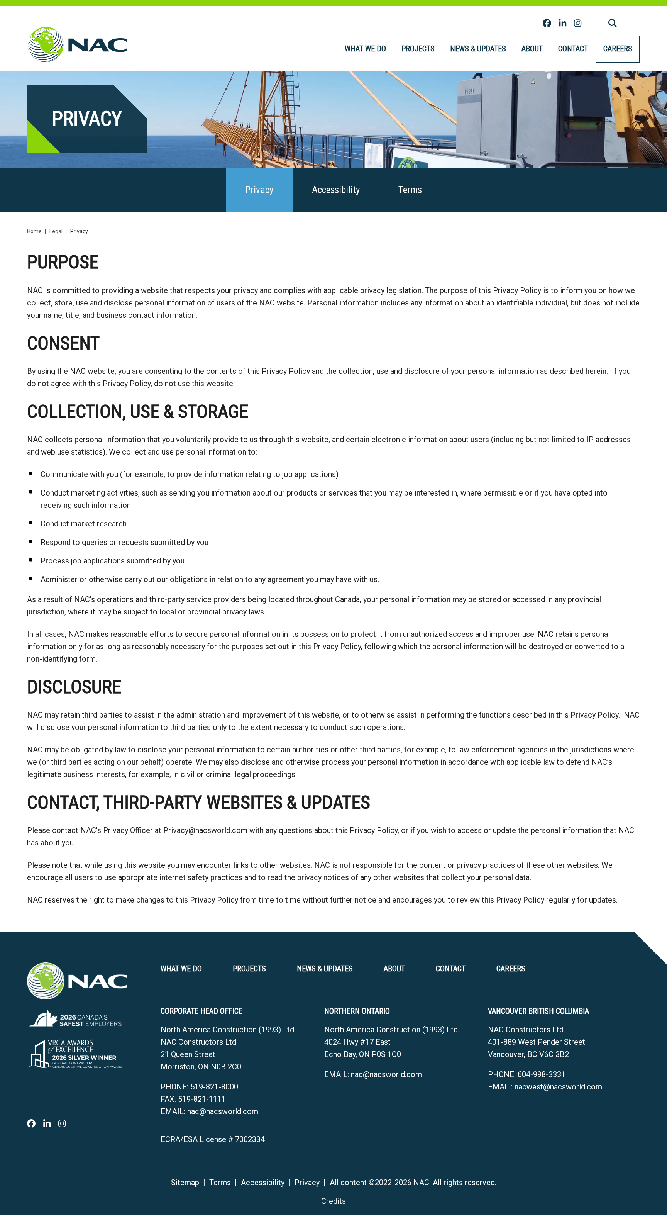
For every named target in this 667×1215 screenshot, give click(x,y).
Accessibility (336, 189)
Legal (56, 231)
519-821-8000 (214, 1086)
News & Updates (478, 48)
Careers (617, 48)
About (532, 48)
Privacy (259, 189)
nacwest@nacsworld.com (558, 1086)
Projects (418, 48)
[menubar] (488, 49)
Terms (410, 189)
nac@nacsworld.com (222, 1111)
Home (34, 231)
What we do (365, 48)
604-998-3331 (541, 1074)
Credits (333, 1201)
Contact (573, 48)
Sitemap (185, 1182)
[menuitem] (365, 49)
